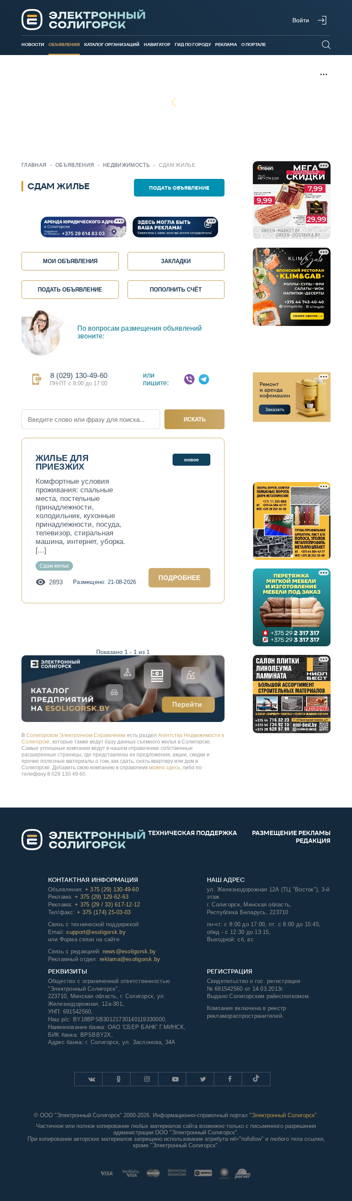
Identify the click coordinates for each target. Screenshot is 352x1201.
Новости (32, 44)
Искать (195, 419)
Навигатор (157, 44)
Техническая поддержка (192, 833)
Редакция (313, 841)
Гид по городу (193, 44)
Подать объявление (179, 187)
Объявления (64, 44)
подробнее (179, 577)
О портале (253, 44)
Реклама (226, 44)
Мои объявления (70, 261)
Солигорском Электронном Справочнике (76, 735)
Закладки (176, 261)
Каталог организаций (112, 44)
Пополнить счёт (176, 289)
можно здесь (164, 768)
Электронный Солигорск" (284, 1115)
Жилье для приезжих (62, 462)
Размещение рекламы (291, 833)
